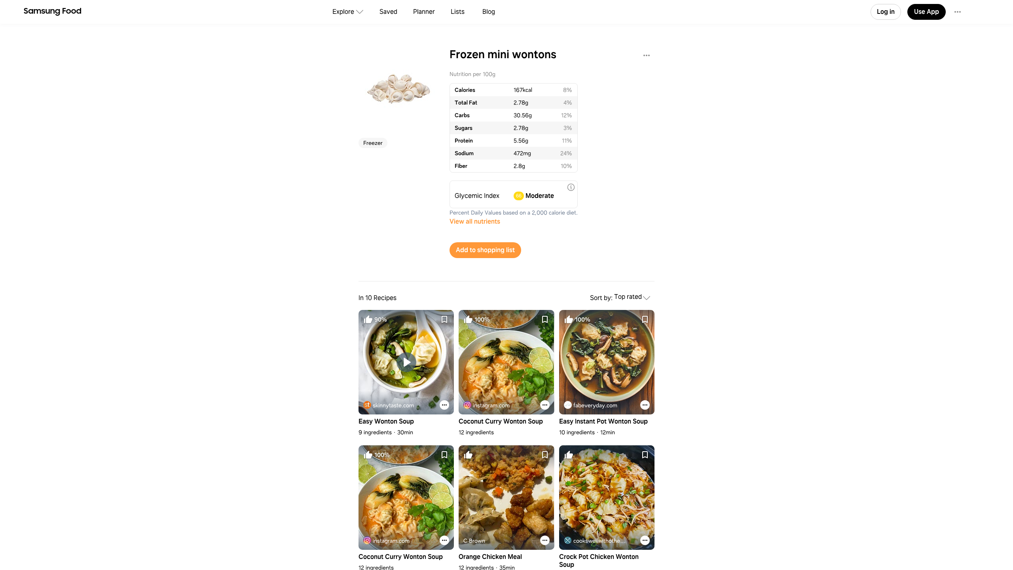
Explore (343, 12)
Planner (424, 12)
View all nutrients (475, 221)
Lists (458, 12)
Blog (488, 12)
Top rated (628, 297)
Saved (388, 12)
